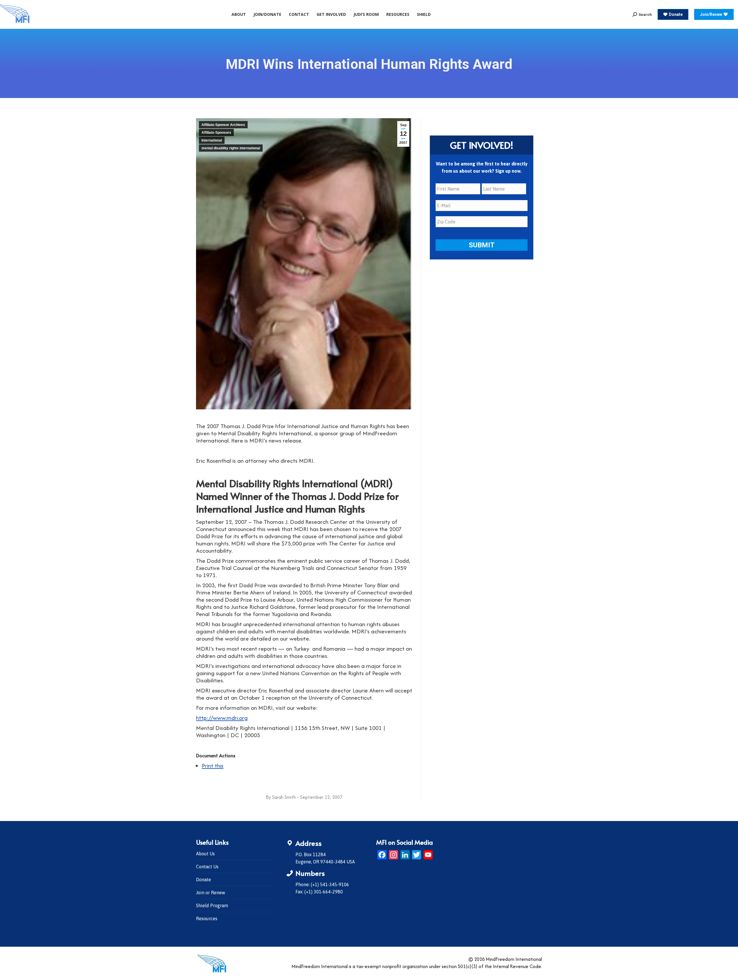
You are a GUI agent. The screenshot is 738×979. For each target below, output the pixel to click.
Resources (206, 918)
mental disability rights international (231, 148)
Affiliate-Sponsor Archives (223, 125)
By (281, 797)
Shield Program (212, 905)
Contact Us (207, 866)
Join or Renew (210, 892)
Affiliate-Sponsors (216, 133)
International (212, 140)
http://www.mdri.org (222, 717)
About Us (205, 853)
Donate (203, 879)
